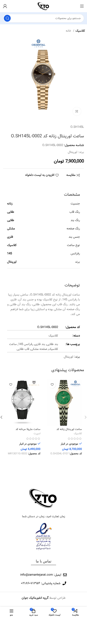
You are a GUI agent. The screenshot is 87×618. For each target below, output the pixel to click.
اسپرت (37, 434)
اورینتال (72, 152)
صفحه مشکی (39, 349)
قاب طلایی (23, 349)
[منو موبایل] (82, 6)
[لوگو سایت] (43, 6)
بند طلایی (52, 344)
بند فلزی (40, 344)
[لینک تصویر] (43, 497)
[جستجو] (7, 18)
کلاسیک (80, 30)
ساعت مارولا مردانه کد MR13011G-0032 (28, 431)
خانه (69, 30)
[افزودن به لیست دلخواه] (52, 384)
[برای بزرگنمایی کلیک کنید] (77, 111)
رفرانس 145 (25, 344)
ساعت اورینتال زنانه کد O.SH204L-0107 (69, 431)
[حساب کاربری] (5, 6)
